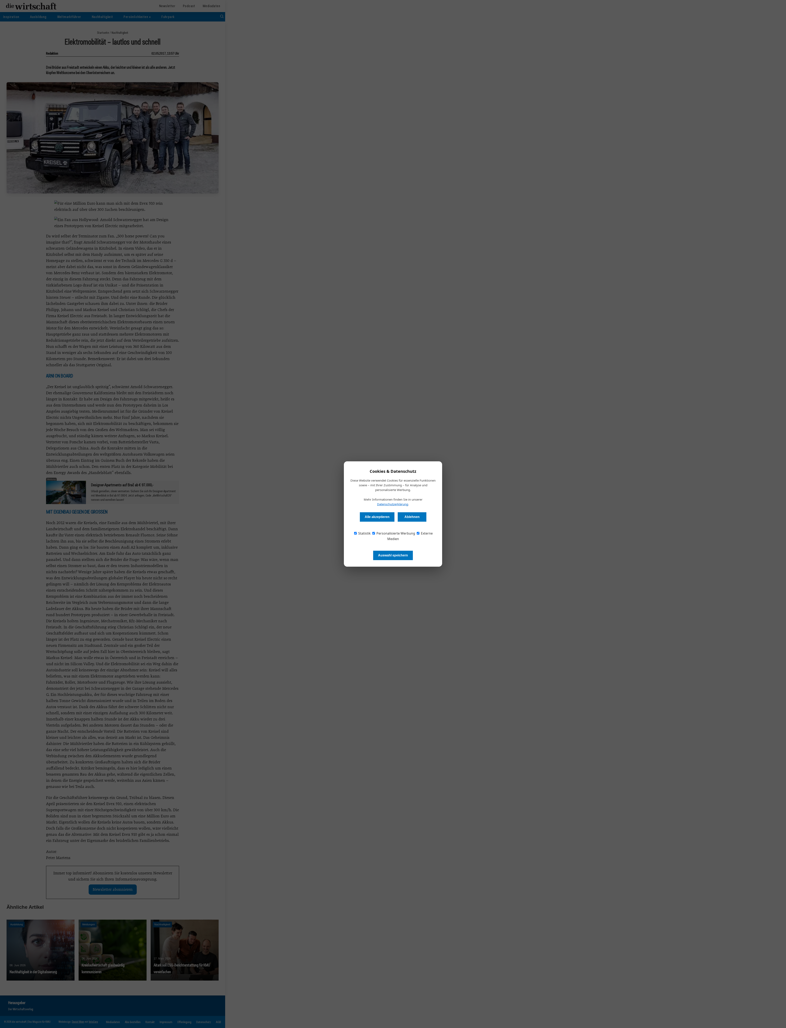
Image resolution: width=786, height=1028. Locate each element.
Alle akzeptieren (377, 517)
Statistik (364, 533)
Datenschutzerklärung (392, 504)
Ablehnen (412, 517)
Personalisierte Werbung (395, 533)
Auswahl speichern (393, 555)
